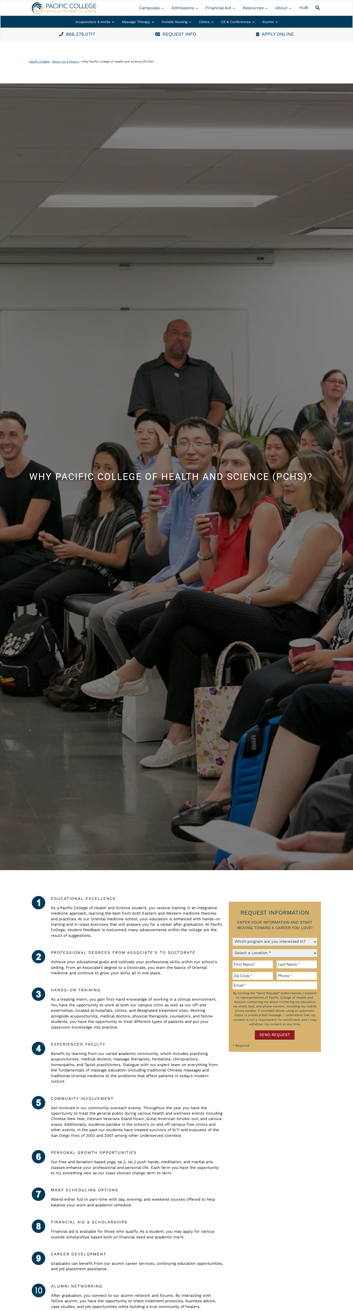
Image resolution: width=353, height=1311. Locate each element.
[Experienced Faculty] (38, 1048)
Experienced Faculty (78, 1044)
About (281, 7)
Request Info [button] (179, 34)
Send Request (274, 1034)
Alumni (268, 22)
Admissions (182, 7)
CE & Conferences (236, 22)
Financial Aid (218, 7)
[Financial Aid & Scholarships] (38, 1226)
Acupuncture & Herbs (92, 22)
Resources (253, 7)
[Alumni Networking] (38, 1290)
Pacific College (39, 61)
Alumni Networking (76, 1286)
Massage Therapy (136, 22)
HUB (303, 7)
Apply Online (278, 34)
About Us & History (65, 61)
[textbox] (254, 964)
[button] (318, 8)
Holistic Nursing (174, 22)
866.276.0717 (80, 34)
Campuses (149, 7)
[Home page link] (64, 8)
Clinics (204, 22)
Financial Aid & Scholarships (89, 1222)
